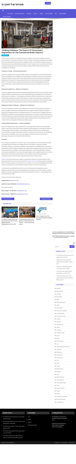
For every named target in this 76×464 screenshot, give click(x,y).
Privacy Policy (72, 442)
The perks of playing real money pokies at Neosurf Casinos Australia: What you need (64, 277)
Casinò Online (59, 307)
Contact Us (57, 442)
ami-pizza (58, 294)
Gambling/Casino (60, 332)
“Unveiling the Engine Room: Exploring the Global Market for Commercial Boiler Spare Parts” (47, 198)
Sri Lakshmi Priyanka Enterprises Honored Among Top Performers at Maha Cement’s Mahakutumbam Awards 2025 (10, 222)
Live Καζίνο (59, 349)
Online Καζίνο (59, 355)
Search (48, 3)
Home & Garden (48, 13)
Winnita (58, 393)
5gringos (58, 288)
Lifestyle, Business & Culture (63, 346)
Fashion (35, 13)
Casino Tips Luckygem (61, 310)
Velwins (58, 391)
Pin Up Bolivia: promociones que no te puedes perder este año (65, 256)
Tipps (57, 385)
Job (56, 13)
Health (41, 13)
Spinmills (58, 371)
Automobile (10, 13)
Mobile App (59, 352)
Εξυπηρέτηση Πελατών (61, 396)
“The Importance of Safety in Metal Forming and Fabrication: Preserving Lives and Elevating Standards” (8, 198)
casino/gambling (60, 313)
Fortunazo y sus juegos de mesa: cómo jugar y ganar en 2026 (64, 267)
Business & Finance (19, 13)
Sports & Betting (60, 377)
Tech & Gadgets (62, 13)
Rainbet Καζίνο (60, 368)
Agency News (5, 55)
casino (57, 305)
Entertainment (59, 324)
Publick (58, 366)
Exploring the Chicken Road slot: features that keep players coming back (64, 261)
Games (58, 335)
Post (57, 360)
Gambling (58, 330)
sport (57, 374)
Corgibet (58, 319)
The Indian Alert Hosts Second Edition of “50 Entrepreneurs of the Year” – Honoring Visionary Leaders (26, 222)
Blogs (57, 299)
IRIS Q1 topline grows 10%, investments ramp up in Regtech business (44, 218)
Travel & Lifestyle (7, 16)
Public (57, 363)
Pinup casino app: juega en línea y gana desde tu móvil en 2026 (64, 272)
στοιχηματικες (60, 402)
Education (29, 13)
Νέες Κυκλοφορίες (60, 399)
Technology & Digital (61, 382)
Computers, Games (60, 316)
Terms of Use (64, 442)
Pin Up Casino (59, 357)
